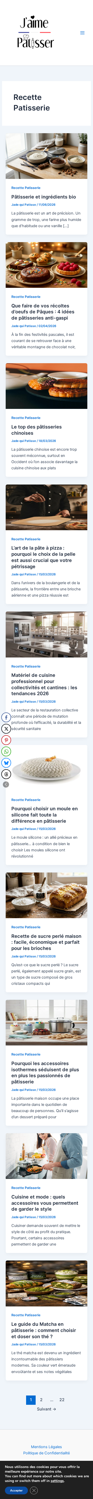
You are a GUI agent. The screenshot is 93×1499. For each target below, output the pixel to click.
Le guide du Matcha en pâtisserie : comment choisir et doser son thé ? (43, 1330)
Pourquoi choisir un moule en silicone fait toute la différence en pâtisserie (44, 814)
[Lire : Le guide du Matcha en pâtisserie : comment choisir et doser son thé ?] (46, 1283)
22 (62, 1399)
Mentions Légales (46, 1447)
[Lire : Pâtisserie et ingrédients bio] (46, 156)
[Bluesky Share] (6, 763)
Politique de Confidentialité (46, 1453)
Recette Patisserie (26, 188)
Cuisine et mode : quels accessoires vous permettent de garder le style (44, 1203)
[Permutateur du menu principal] (82, 32)
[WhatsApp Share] (6, 751)
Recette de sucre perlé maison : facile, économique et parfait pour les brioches (46, 942)
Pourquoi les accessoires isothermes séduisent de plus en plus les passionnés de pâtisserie (45, 1072)
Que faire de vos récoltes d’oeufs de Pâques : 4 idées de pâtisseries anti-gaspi (42, 312)
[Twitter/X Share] (6, 729)
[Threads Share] (6, 774)
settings (57, 1481)
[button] (6, 784)
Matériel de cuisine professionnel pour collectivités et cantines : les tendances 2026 (44, 684)
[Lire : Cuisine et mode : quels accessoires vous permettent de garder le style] (46, 1156)
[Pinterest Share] (6, 740)
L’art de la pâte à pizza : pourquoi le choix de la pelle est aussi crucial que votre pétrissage (43, 557)
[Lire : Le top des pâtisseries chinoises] (46, 386)
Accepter (16, 1490)
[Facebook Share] (6, 717)
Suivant (46, 1409)
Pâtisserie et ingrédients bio (43, 197)
